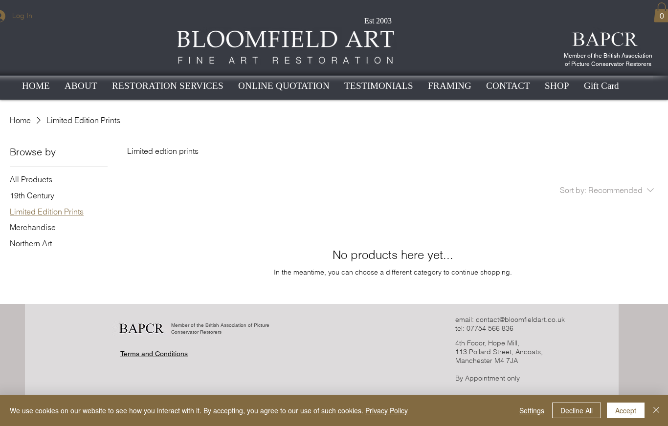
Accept (625, 410)
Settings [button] (531, 410)
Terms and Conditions (154, 354)
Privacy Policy (386, 410)
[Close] (656, 410)
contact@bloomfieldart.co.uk (520, 319)
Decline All (576, 410)
